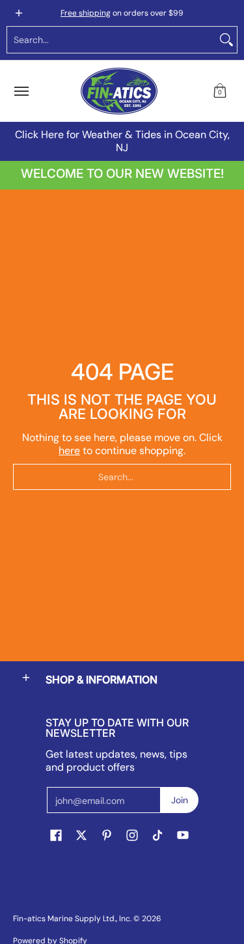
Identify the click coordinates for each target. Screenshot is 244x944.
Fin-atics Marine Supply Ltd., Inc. (72, 918)
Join (179, 800)
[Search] (226, 40)
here (69, 450)
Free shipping (86, 13)
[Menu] (21, 91)
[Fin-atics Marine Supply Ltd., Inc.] (119, 91)
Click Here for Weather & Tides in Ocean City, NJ (122, 141)
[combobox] (111, 40)
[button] (220, 91)
